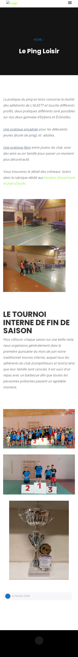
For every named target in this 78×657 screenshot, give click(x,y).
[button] (70, 2)
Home (38, 39)
